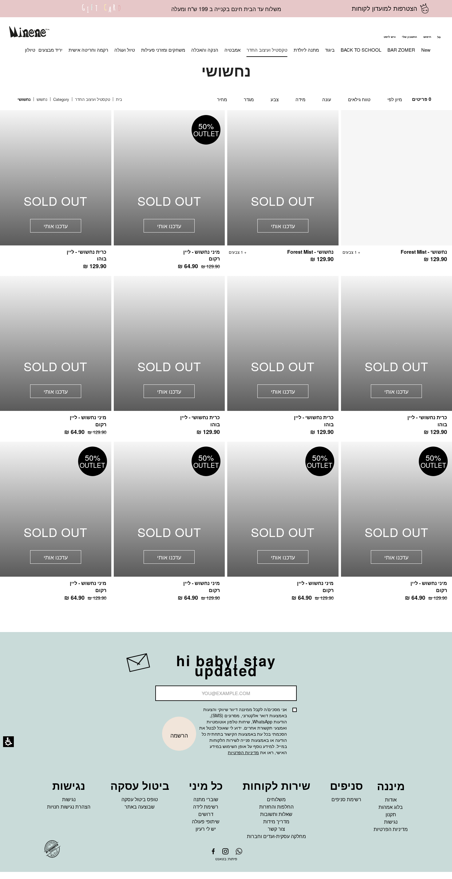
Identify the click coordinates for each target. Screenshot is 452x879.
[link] (101, 12)
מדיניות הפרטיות (243, 752)
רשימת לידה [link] (205, 806)
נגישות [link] (391, 821)
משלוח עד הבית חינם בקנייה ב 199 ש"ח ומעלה (226, 9)
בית (118, 99)
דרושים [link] (205, 813)
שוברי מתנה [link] (205, 799)
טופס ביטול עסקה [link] (139, 799)
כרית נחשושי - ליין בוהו (86, 255)
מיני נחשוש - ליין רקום (201, 255)
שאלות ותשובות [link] (276, 813)
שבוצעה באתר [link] (140, 806)
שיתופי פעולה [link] (206, 821)
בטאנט (220, 858)
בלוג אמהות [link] (391, 806)
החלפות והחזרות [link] (276, 806)
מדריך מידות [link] (276, 821)
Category (60, 99)
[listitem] (283, 189)
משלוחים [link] (276, 799)
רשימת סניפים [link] (346, 799)
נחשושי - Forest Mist (424, 251)
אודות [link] (391, 799)
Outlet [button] (206, 129)
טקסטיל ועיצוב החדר (92, 99)
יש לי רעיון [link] (206, 828)
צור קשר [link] (276, 828)
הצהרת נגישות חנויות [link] (68, 806)
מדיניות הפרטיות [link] (391, 829)
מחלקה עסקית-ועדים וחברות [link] (276, 836)
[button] (427, 32)
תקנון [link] (391, 814)
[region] (74, 99)
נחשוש (41, 99)
